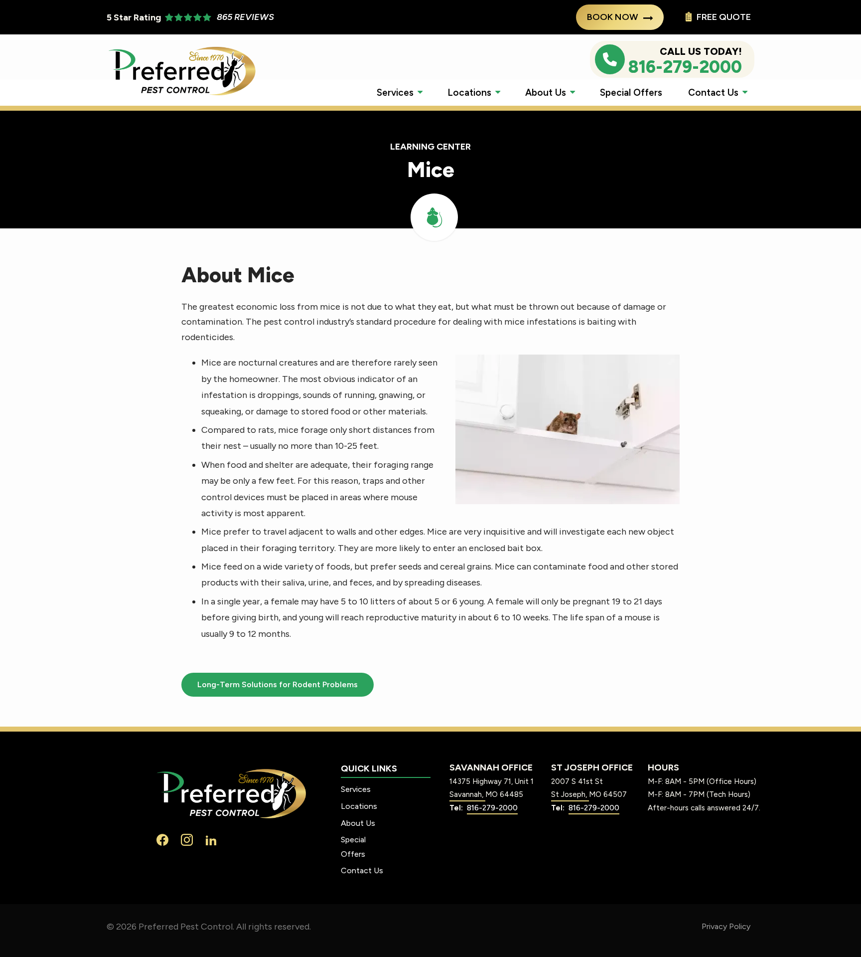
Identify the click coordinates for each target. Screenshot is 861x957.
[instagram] (186, 839)
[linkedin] (211, 839)
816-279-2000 (492, 807)
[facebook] (162, 839)
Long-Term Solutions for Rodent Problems (277, 684)
